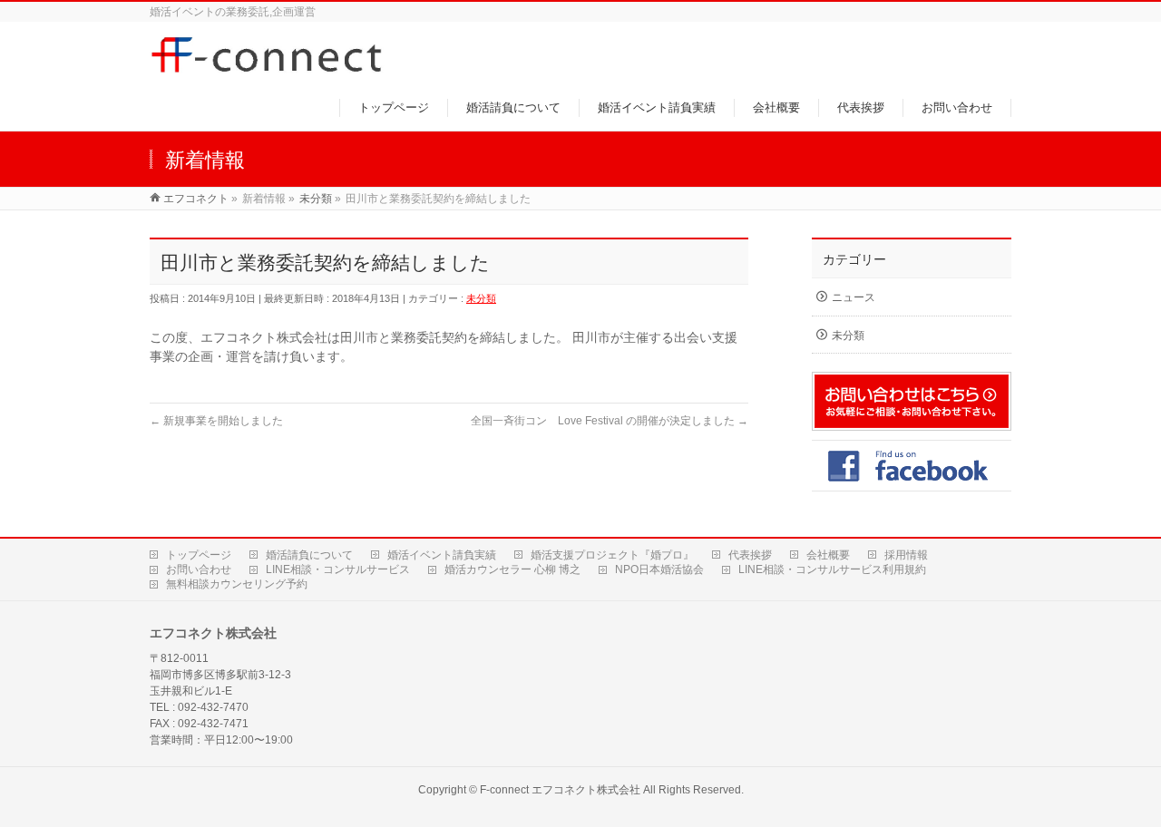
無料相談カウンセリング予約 (236, 584)
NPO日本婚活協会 (659, 569)
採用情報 (906, 555)
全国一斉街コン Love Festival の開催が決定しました (609, 420)
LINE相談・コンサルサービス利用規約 (832, 569)
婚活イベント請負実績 (441, 555)
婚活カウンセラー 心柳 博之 (512, 569)
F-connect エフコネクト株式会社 (560, 789)
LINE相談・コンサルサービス (338, 569)
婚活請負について (309, 555)
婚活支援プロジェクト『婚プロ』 (612, 555)
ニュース (853, 297)
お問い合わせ (198, 569)
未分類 (481, 298)
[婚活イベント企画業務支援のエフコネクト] (270, 66)
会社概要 (828, 555)
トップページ (198, 555)
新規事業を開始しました (216, 420)
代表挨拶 (750, 555)
